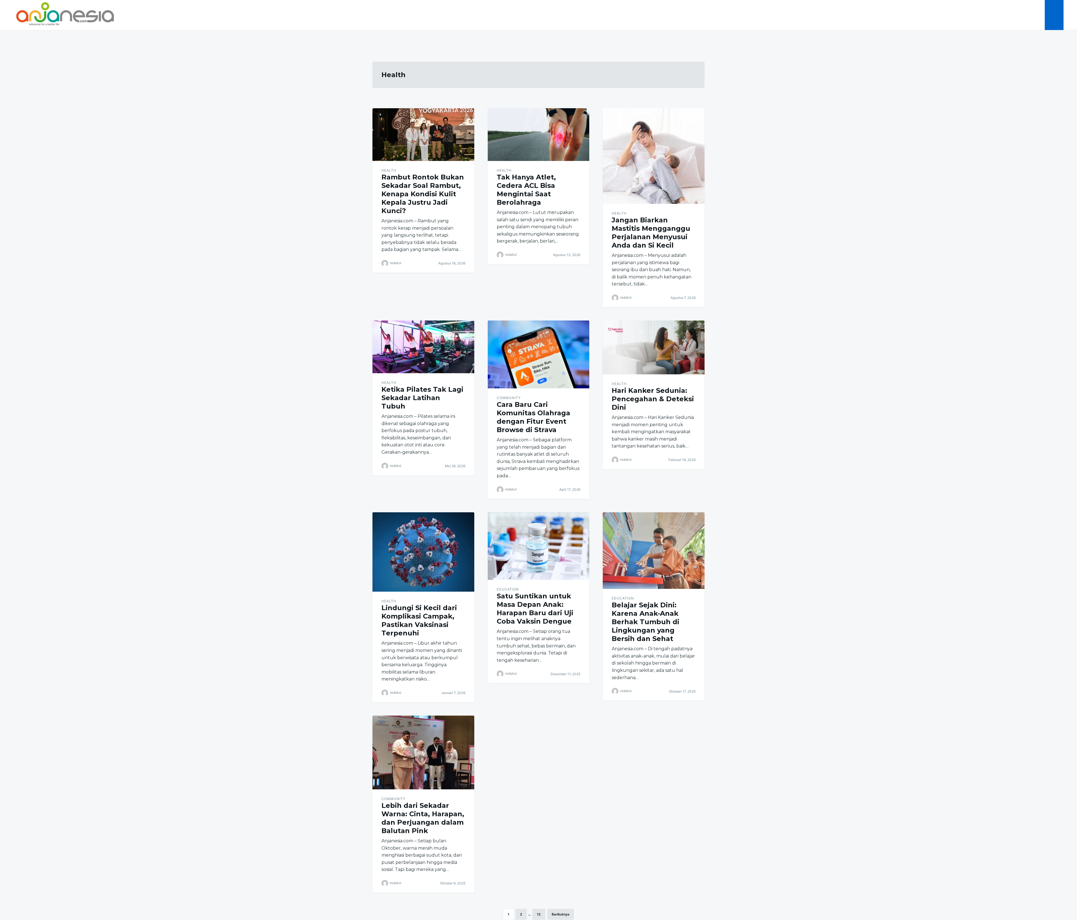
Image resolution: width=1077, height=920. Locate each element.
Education (508, 589)
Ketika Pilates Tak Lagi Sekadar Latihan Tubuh (422, 397)
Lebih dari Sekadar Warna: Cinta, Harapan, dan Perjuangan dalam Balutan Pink (422, 818)
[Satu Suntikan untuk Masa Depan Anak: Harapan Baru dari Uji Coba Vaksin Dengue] (539, 546)
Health (388, 170)
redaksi (395, 263)
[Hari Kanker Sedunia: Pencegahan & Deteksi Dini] (654, 347)
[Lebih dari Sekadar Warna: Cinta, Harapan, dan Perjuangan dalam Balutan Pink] (423, 752)
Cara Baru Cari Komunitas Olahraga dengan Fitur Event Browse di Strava (533, 417)
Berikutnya (560, 914)
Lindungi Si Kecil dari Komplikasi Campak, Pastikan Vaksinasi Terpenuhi (419, 620)
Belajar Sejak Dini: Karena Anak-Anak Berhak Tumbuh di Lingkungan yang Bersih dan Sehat (645, 622)
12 (539, 914)
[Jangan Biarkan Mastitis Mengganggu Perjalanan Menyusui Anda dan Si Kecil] (654, 156)
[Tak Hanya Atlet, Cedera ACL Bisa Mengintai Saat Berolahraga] (539, 134)
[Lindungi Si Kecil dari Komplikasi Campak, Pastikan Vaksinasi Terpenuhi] (423, 552)
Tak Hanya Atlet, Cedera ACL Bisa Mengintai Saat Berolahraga (526, 189)
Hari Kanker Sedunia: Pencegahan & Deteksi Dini (653, 398)
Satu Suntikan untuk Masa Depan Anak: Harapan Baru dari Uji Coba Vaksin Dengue (535, 608)
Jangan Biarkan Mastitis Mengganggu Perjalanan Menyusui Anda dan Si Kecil (651, 232)
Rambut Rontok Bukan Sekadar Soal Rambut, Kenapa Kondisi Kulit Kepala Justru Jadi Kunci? (422, 194)
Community (509, 398)
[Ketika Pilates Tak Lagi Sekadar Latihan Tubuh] (423, 346)
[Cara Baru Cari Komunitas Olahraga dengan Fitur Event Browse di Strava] (539, 354)
